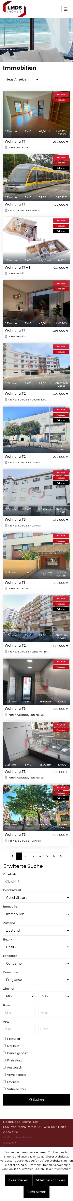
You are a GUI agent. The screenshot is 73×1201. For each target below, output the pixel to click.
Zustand (9, 923)
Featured (13, 1039)
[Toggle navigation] (65, 9)
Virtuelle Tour (16, 1089)
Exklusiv (13, 1082)
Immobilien (11, 906)
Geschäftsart (12, 890)
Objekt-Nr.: (11, 874)
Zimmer (8, 988)
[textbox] (18, 1013)
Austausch (14, 1067)
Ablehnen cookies (50, 1180)
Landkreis (10, 956)
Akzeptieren (18, 1180)
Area (6, 1021)
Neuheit (13, 1046)
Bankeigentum (17, 1053)
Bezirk (7, 939)
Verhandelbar (16, 1075)
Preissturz (14, 1060)
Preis (7, 1005)
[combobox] (18, 1013)
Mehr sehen (36, 1192)
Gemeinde (10, 972)
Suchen (38, 1099)
